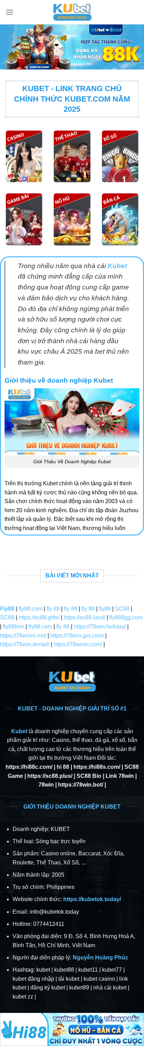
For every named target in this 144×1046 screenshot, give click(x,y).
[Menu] (9, 12)
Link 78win (120, 776)
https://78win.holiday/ (100, 626)
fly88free (13, 626)
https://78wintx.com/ (77, 644)
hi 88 (63, 767)
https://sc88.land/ (84, 617)
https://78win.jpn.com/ (77, 636)
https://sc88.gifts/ (39, 617)
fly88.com (30, 609)
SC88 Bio (89, 776)
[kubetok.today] (72, 12)
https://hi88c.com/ (29, 767)
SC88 (122, 609)
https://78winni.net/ (23, 636)
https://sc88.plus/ (49, 776)
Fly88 (7, 609)
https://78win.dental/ (24, 644)
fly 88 (53, 609)
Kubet (19, 731)
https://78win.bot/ (80, 785)
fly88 (105, 609)
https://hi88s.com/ (96, 767)
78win (46, 785)
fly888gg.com (126, 617)
